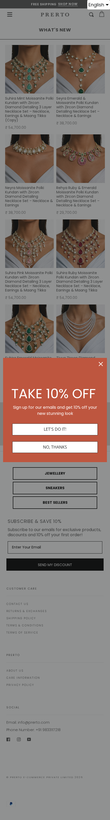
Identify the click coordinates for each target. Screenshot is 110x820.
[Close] (101, 364)
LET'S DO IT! (55, 429)
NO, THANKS (55, 447)
